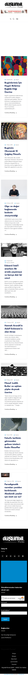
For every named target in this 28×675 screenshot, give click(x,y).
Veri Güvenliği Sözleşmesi (8, 635)
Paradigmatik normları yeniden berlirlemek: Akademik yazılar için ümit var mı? (13, 490)
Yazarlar (14, 664)
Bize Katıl (14, 659)
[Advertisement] (14, 37)
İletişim (14, 656)
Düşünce (8, 262)
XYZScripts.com (21, 674)
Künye (14, 653)
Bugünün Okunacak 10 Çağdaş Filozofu (13, 151)
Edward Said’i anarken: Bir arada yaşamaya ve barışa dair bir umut (13, 272)
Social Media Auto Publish (8, 674)
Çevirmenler (14, 661)
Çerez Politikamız (6, 637)
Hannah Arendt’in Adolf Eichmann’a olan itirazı (14, 329)
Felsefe (17, 79)
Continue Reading (10, 112)
